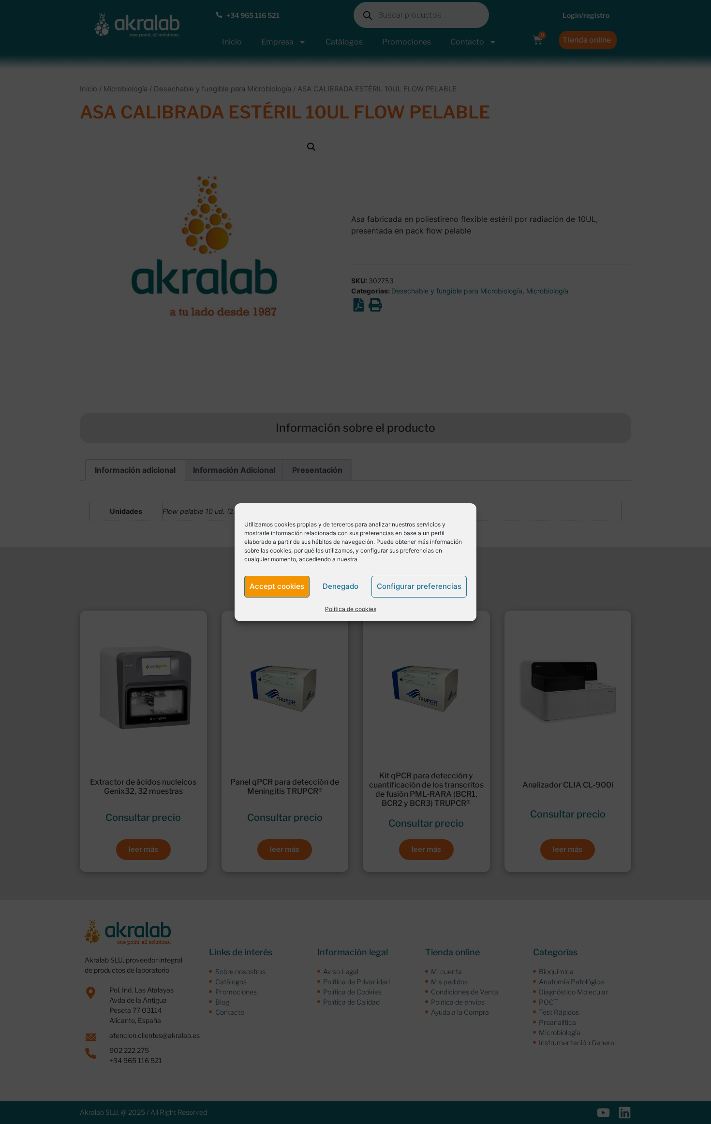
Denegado (340, 586)
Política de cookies (350, 609)
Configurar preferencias (419, 586)
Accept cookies (277, 586)
